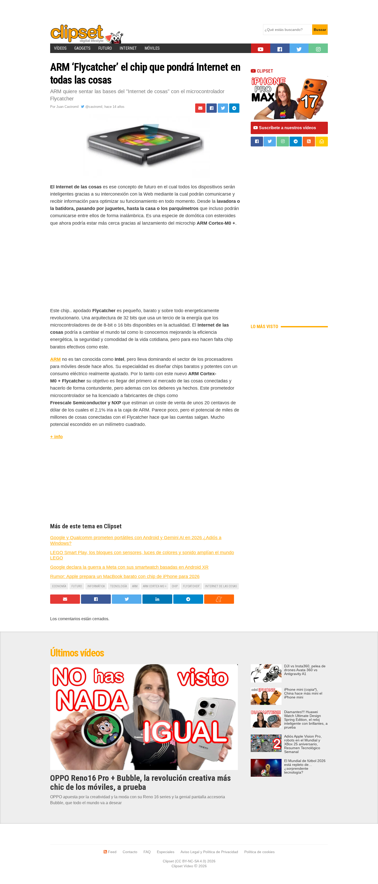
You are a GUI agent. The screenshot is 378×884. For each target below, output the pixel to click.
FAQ (147, 852)
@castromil (93, 107)
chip (175, 586)
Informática (96, 586)
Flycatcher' (191, 586)
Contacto (130, 852)
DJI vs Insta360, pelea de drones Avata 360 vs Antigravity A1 (305, 670)
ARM (55, 359)
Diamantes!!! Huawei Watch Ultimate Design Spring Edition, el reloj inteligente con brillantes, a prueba (306, 719)
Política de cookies (259, 852)
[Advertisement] (143, 11)
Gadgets (82, 48)
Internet (128, 48)
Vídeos (60, 48)
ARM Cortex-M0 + (154, 586)
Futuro (105, 48)
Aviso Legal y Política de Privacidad (209, 852)
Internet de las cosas (221, 586)
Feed (111, 852)
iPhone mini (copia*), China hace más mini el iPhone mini (303, 693)
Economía (59, 586)
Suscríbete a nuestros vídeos (287, 128)
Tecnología (118, 586)
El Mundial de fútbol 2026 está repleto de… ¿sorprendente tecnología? (305, 766)
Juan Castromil (67, 107)
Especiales (165, 852)
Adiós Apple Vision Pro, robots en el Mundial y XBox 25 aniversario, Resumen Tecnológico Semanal (303, 744)
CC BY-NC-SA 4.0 (190, 861)
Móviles (152, 48)
